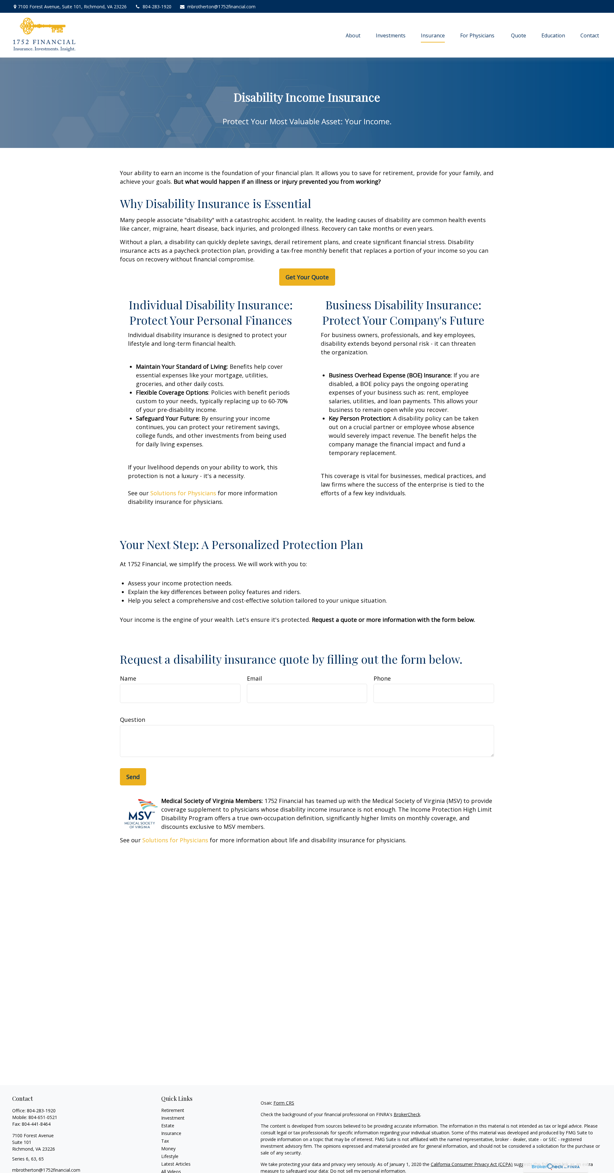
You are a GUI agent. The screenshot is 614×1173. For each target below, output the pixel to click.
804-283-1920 (157, 7)
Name (128, 678)
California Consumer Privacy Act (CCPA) (472, 1164)
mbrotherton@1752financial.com (221, 7)
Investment (173, 1118)
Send (133, 777)
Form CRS (283, 1103)
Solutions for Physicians (183, 493)
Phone (382, 678)
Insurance (171, 1133)
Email (254, 678)
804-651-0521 (42, 1117)
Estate (167, 1126)
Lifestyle (169, 1156)
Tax (165, 1141)
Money (168, 1149)
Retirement (172, 1110)
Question (132, 719)
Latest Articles (176, 1164)
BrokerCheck (407, 1114)
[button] (353, 35)
